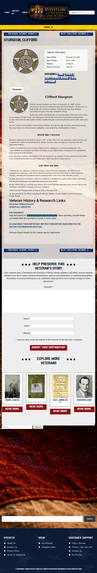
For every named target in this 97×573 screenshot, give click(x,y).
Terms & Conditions (16, 554)
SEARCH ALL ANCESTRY (20, 207)
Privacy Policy (13, 551)
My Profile (76, 554)
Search (4, 514)
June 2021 (11, 479)
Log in (10, 499)
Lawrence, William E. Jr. (39, 466)
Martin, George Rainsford (28, 460)
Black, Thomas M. (14, 441)
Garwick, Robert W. (27, 463)
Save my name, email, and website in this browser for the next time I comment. (49, 340)
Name (27, 319)
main (60, 74)
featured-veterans (14, 489)
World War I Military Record (21, 204)
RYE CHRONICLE (16, 213)
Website (26, 333)
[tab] (17, 89)
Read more (12, 409)
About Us (11, 543)
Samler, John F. (13, 438)
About (25, 12)
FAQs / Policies (79, 543)
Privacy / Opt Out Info (82, 547)
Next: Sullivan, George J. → (76, 34)
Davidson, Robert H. (15, 444)
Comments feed (14, 505)
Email (27, 326)
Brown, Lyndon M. (36, 469)
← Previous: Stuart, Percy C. (21, 34)
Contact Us (15, 12)
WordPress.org (13, 508)
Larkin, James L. (14, 447)
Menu (47, 27)
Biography (17, 89)
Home (7, 12)
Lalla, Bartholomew (28, 457)
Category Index (48, 547)
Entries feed (12, 502)
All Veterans (47, 543)
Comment (48, 287)
